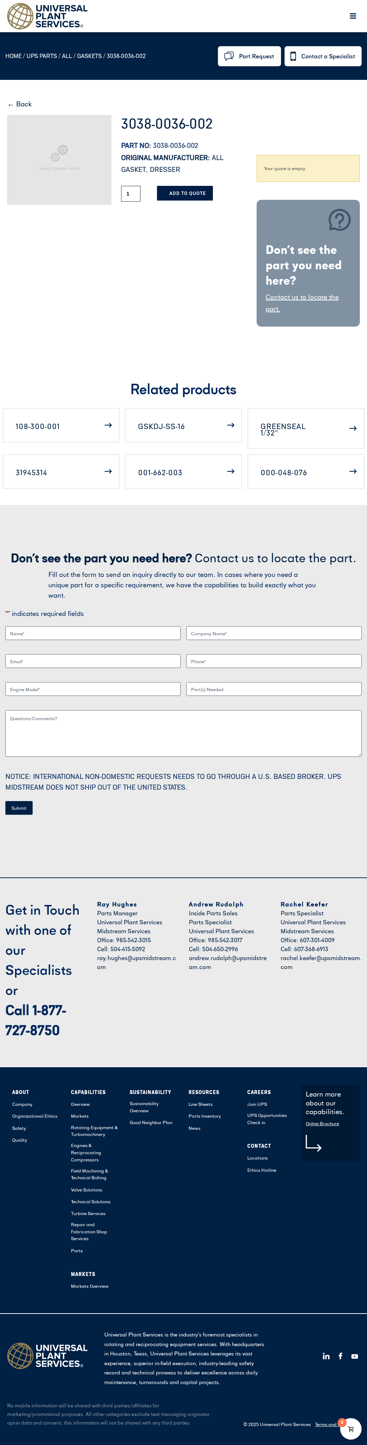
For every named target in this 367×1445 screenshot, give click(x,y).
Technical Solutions (90, 1201)
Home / (15, 55)
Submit (19, 808)
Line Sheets (201, 1104)
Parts (77, 1250)
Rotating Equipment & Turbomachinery (94, 1130)
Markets (80, 1116)
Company (22, 1104)
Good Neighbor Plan (151, 1122)
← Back (19, 104)
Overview (80, 1104)
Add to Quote (188, 193)
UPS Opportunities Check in (267, 1118)
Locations (257, 1158)
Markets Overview (90, 1286)
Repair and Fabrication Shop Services (89, 1231)
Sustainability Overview (144, 1106)
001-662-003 (160, 472)
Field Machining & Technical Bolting (89, 1174)
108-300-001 (38, 426)
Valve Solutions (86, 1190)
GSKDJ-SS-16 (161, 426)
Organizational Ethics (34, 1116)
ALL (67, 55)
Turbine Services (88, 1213)
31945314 (31, 472)
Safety (19, 1128)
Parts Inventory (205, 1116)
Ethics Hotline (261, 1170)
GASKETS (89, 55)
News (194, 1128)
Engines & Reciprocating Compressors (86, 1152)
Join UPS (257, 1104)
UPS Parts (42, 55)
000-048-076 (284, 472)
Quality (19, 1140)
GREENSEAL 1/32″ (283, 429)
